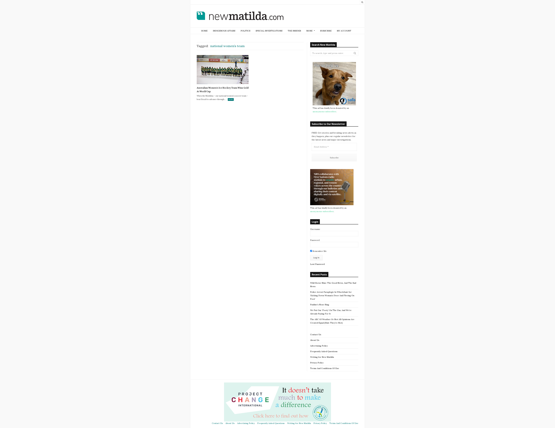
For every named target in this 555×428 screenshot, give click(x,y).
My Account (344, 30)
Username (315, 229)
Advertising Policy (319, 345)
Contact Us (315, 334)
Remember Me (319, 251)
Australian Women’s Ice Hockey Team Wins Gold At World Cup (223, 89)
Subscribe (326, 30)
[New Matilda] (240, 16)
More (231, 99)
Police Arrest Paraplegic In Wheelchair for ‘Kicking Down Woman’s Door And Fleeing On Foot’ (332, 295)
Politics (245, 30)
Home (204, 30)
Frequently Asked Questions (323, 351)
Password (315, 240)
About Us (314, 340)
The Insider (294, 30)
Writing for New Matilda (322, 357)
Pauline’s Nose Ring (319, 304)
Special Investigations (269, 30)
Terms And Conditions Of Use (324, 368)
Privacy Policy (316, 362)
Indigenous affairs (224, 30)
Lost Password (317, 264)
